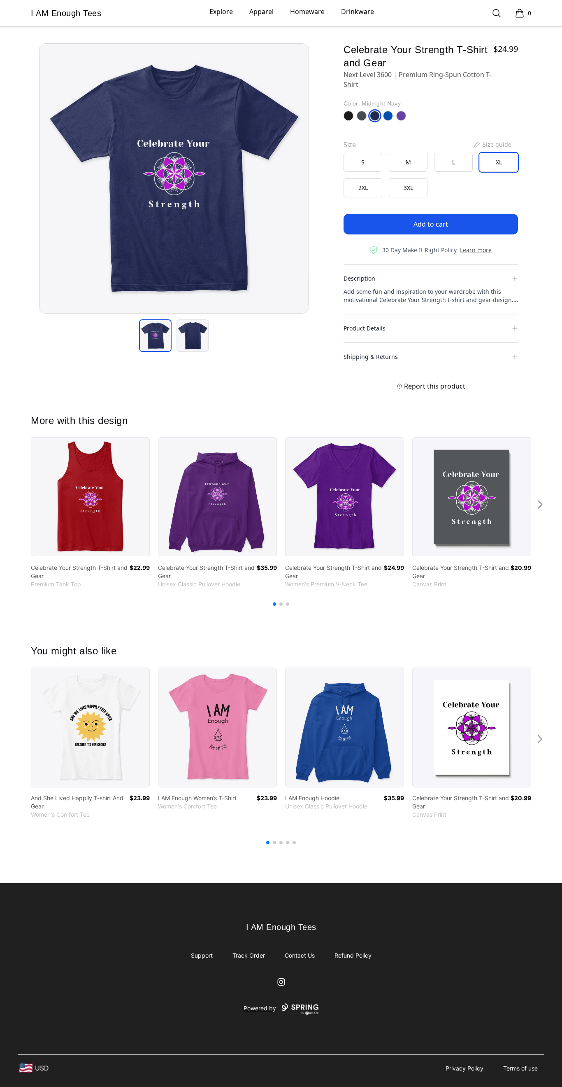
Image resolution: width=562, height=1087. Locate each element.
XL (499, 162)
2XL (363, 188)
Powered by (260, 1008)
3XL (408, 188)
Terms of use (520, 1068)
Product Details (365, 328)
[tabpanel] (174, 178)
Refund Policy (353, 955)
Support (202, 955)
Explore (221, 11)
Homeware (307, 11)
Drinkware (357, 11)
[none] (492, 145)
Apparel (261, 11)
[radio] (363, 162)
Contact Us (300, 955)
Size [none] (350, 144)
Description (359, 278)
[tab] (155, 335)
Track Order (248, 955)
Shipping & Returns (371, 357)
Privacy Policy (464, 1068)
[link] (90, 497)
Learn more (476, 250)
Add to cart (430, 224)
